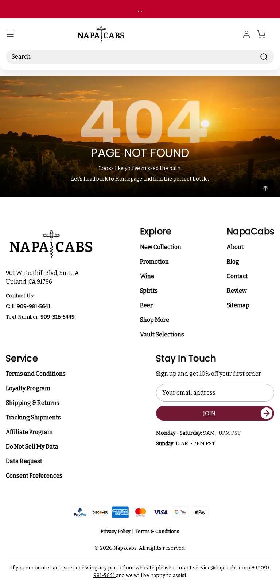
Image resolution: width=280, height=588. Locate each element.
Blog (233, 261)
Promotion (154, 261)
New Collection (160, 247)
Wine (147, 276)
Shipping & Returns (32, 402)
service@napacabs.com (221, 568)
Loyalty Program (28, 388)
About (235, 247)
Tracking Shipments (33, 417)
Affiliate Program (29, 432)
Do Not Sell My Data (32, 446)
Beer (146, 305)
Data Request (24, 461)
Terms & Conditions (157, 531)
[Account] (246, 34)
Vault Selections (162, 334)
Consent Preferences (34, 475)
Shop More (154, 319)
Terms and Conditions (36, 373)
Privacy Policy (116, 531)
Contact (237, 276)
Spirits (149, 290)
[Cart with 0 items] (265, 34)
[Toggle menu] (10, 34)
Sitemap (238, 305)
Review (237, 290)
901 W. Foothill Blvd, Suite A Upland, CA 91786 (43, 277)
